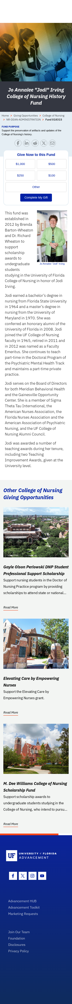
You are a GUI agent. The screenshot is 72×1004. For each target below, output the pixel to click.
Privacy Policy (18, 951)
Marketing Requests (23, 913)
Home (5, 115)
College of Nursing (53, 115)
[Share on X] (44, 144)
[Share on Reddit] (36, 144)
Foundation (16, 938)
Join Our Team (19, 932)
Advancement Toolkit (24, 907)
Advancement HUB (22, 901)
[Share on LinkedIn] (27, 144)
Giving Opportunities (26, 115)
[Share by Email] (53, 144)
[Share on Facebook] (19, 144)
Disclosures (16, 944)
